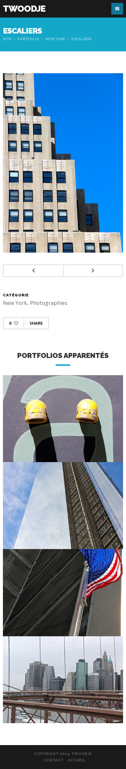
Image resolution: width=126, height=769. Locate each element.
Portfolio (28, 39)
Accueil (77, 760)
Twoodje (24, 9)
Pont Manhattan (63, 688)
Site (7, 39)
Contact (53, 760)
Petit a (63, 427)
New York (55, 39)
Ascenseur (63, 514)
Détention (63, 601)
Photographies (48, 302)
